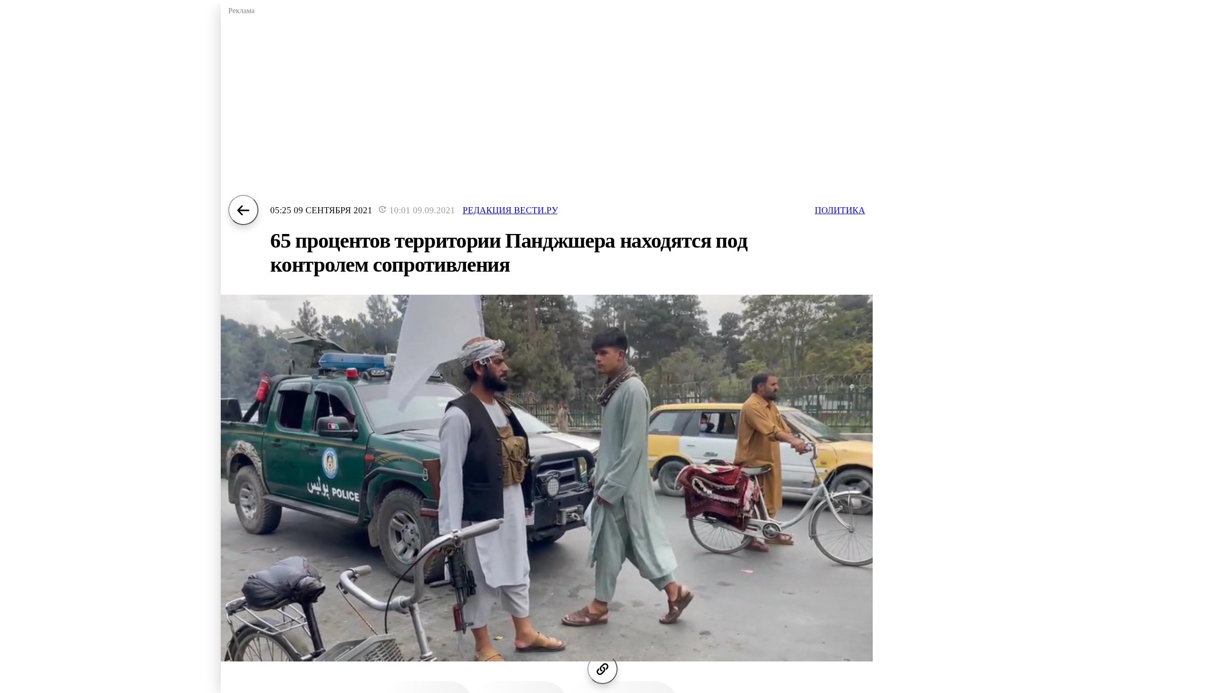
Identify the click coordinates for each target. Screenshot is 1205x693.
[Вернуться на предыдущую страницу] (243, 210)
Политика (840, 210)
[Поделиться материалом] (602, 669)
